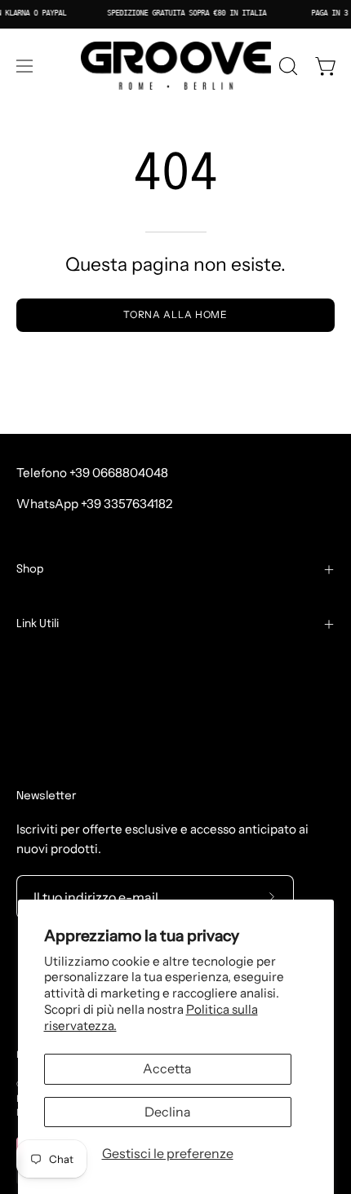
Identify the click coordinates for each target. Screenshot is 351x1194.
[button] (286, 66)
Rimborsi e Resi (60, 716)
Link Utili (37, 624)
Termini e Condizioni (75, 665)
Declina (167, 1111)
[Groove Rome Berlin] (176, 66)
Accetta (167, 1068)
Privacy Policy (56, 742)
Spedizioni (46, 691)
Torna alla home (176, 314)
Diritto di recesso (75, 768)
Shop (30, 569)
